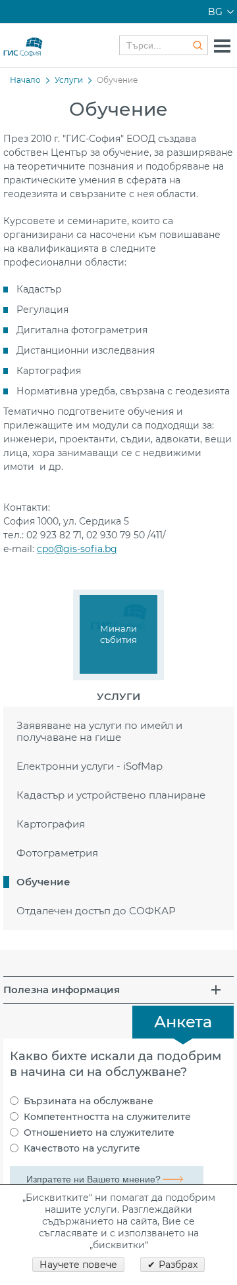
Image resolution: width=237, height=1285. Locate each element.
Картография (50, 824)
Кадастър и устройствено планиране (110, 795)
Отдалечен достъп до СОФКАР (96, 910)
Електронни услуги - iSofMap (89, 766)
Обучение (43, 882)
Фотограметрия (57, 853)
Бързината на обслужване (88, 1101)
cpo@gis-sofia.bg (77, 549)
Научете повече (78, 1265)
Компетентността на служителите (107, 1117)
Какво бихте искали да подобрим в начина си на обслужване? (115, 1064)
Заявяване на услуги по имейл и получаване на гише (99, 731)
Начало (25, 80)
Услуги (69, 80)
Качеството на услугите (82, 1148)
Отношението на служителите (99, 1132)
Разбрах (178, 1265)
